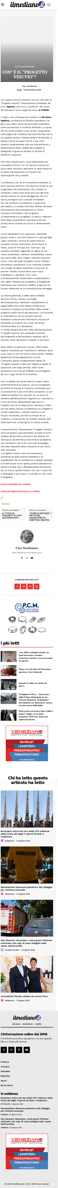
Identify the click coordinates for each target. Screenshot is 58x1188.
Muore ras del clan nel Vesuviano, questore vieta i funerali (35, 670)
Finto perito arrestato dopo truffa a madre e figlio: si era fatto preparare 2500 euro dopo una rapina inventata (36, 715)
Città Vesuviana (25, 67)
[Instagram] (11, 1050)
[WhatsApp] (36, 586)
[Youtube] (32, 557)
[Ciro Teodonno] (27, 536)
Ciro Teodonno (29, 86)
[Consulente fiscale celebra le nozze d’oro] (27, 974)
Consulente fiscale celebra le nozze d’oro (24, 996)
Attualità (5, 1104)
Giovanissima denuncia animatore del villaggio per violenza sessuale (26, 888)
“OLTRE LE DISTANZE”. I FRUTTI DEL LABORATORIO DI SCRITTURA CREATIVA (40, 516)
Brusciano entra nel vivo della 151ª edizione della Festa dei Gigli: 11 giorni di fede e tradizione (25, 834)
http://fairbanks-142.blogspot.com (27, 553)
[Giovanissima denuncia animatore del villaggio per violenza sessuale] (27, 864)
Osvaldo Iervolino (12, 950)
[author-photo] (2, 840)
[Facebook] (22, 557)
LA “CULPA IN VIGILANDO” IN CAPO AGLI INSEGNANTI (12, 515)
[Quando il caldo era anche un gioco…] (8, 684)
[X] (27, 557)
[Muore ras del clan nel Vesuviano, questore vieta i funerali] (8, 670)
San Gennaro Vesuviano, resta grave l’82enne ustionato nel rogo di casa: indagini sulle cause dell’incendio (26, 943)
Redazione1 (9, 841)
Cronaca (4, 1115)
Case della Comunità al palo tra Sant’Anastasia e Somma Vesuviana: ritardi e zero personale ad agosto (36, 656)
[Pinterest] (30, 586)
